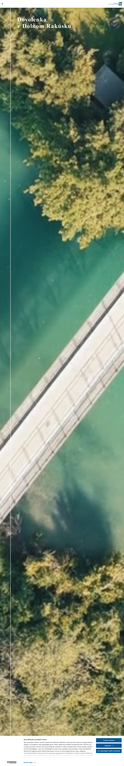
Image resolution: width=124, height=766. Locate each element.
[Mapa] (6, 3)
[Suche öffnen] (10, 3)
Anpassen (108, 745)
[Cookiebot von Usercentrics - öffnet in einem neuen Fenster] (12, 762)
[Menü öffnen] (2, 3)
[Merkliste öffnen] (8, 3)
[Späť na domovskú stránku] (115, 3)
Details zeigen (28, 762)
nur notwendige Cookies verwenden (108, 751)
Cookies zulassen (108, 740)
